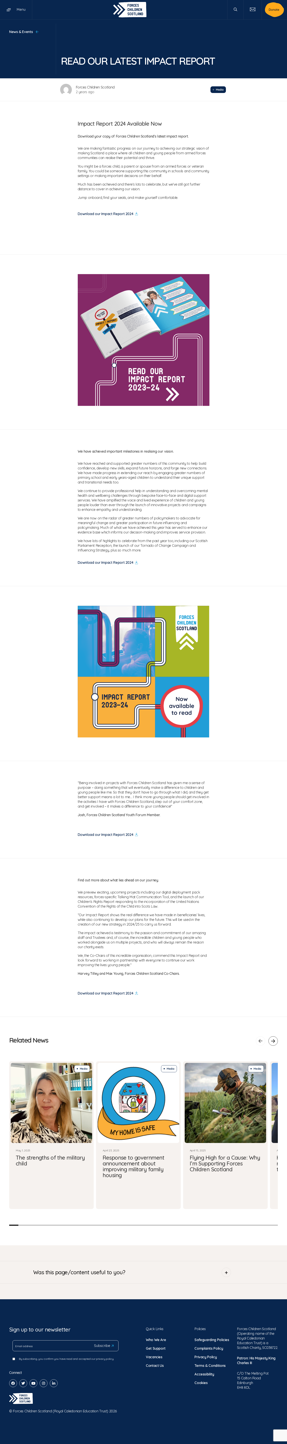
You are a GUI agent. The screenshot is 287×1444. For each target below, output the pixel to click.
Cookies (201, 1383)
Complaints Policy (208, 1348)
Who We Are (156, 1340)
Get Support (156, 1348)
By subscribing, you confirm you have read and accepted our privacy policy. (66, 1359)
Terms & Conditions (210, 1365)
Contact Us (155, 1365)
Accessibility (204, 1374)
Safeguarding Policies (211, 1340)
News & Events (21, 31)
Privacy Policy (205, 1357)
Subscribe (102, 1346)
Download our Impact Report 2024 (105, 214)
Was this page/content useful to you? (79, 1272)
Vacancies (154, 1357)
